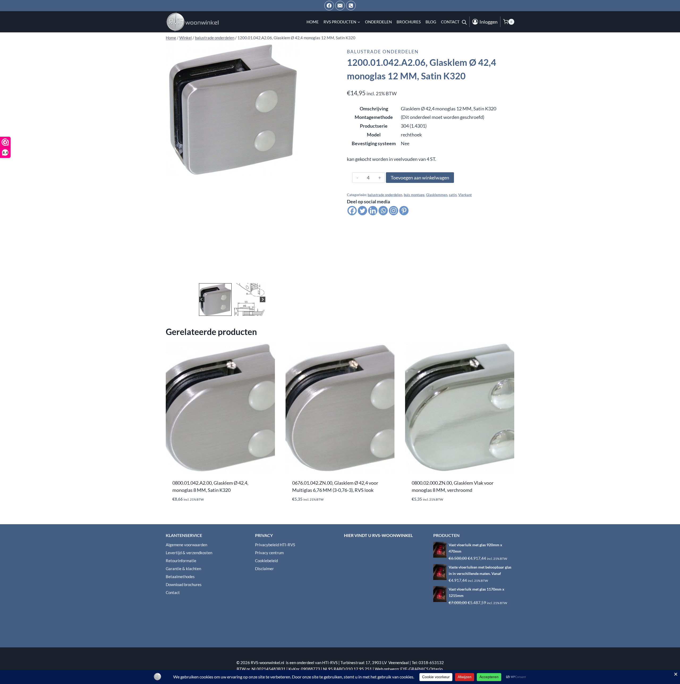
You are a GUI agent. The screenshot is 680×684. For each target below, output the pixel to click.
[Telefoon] (351, 5)
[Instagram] (393, 210)
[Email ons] (340, 5)
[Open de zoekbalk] (464, 21)
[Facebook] (329, 5)
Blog (431, 21)
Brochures (409, 21)
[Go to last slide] (202, 299)
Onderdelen (378, 21)
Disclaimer (264, 568)
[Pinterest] (404, 210)
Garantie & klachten (183, 568)
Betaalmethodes (180, 576)
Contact (450, 21)
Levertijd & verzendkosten (189, 552)
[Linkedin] (372, 210)
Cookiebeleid (266, 560)
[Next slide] (262, 299)
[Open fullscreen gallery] (293, 276)
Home (313, 21)
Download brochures (184, 584)
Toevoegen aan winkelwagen (420, 177)
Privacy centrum (269, 552)
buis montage (414, 195)
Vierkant (465, 195)
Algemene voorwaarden (186, 544)
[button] (215, 299)
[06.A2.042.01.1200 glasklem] (232, 109)
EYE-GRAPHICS (414, 668)
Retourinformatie (181, 560)
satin (453, 195)
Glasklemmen (436, 195)
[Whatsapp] (383, 210)
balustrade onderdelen (383, 51)
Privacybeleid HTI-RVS (275, 544)
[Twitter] (362, 210)
